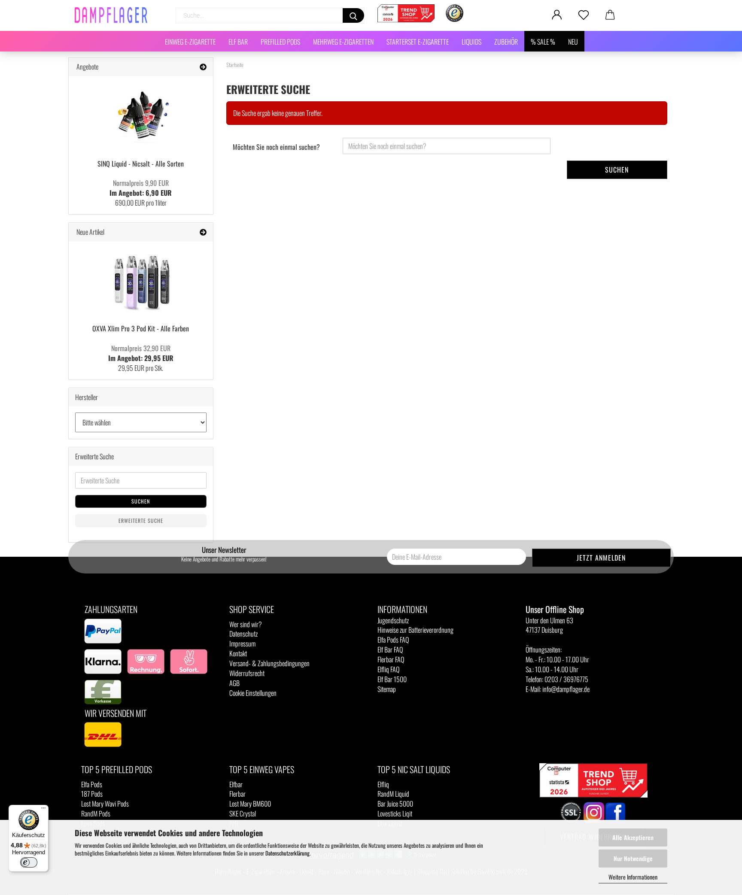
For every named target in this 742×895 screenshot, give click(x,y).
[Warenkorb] (610, 15)
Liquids (471, 41)
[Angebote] (203, 67)
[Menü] (43, 810)
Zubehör (506, 41)
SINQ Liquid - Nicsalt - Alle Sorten (140, 163)
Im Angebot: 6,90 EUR (140, 188)
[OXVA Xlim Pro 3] (141, 280)
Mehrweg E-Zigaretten (343, 41)
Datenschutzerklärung (287, 853)
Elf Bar (238, 41)
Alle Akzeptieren (633, 837)
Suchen (617, 169)
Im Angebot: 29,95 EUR (140, 353)
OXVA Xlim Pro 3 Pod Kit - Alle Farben (140, 328)
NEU (573, 41)
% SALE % (543, 41)
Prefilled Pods (280, 41)
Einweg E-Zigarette (190, 41)
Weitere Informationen (632, 876)
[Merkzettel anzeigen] (583, 15)
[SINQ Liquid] (141, 114)
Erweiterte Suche (141, 520)
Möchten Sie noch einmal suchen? (276, 147)
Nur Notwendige (633, 858)
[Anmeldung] (557, 15)
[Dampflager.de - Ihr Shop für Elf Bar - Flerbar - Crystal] (114, 15)
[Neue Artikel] (203, 232)
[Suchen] (353, 15)
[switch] (28, 862)
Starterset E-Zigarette (417, 41)
